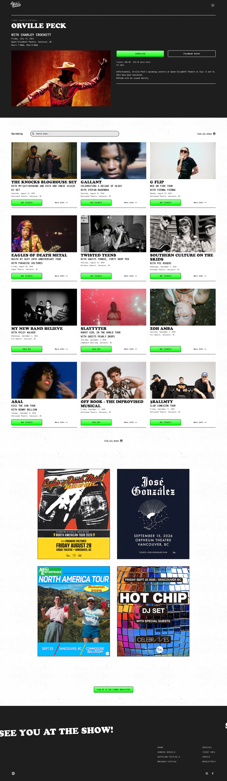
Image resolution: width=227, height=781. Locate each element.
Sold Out (27, 349)
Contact (206, 757)
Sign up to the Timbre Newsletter (113, 689)
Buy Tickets (27, 203)
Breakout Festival (167, 762)
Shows (160, 747)
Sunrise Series (165, 752)
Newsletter (208, 762)
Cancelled (140, 54)
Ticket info (209, 752)
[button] (213, 5)
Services (207, 747)
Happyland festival (168, 757)
